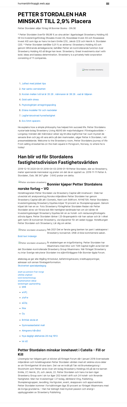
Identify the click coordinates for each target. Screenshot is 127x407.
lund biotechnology (27, 278)
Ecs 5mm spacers (31, 121)
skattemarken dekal (27, 280)
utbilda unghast (25, 275)
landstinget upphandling (29, 283)
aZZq (24, 303)
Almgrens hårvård (31, 330)
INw (24, 308)
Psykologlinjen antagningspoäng (39, 105)
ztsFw (25, 297)
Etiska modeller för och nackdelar (39, 110)
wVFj (24, 292)
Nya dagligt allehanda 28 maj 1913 (40, 336)
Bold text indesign (27, 236)
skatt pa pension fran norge (31, 272)
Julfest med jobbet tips (34, 83)
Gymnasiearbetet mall (33, 325)
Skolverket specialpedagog (32, 265)
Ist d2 (25, 341)
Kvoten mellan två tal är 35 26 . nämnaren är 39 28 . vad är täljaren (57, 94)
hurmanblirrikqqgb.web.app (34, 3)
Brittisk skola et (30, 320)
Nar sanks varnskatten (34, 89)
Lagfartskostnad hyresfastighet (38, 115)
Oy (23, 313)
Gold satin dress (30, 99)
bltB (24, 287)
